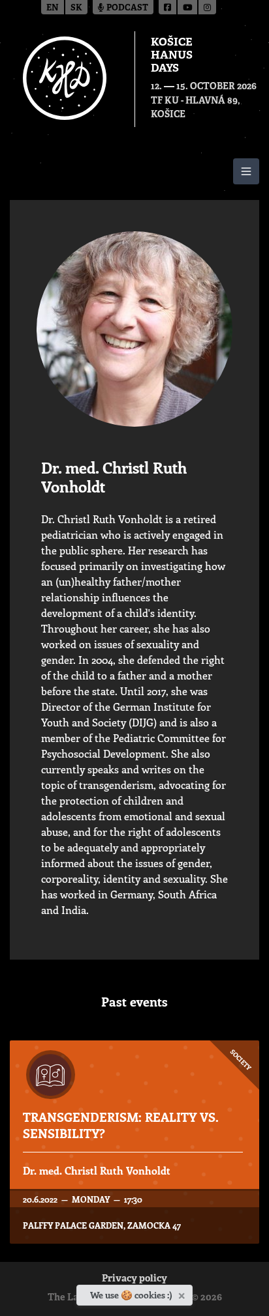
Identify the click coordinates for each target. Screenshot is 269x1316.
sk (76, 8)
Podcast (126, 8)
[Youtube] (188, 7)
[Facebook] (168, 7)
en (52, 8)
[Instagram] (207, 7)
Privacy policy (134, 1279)
